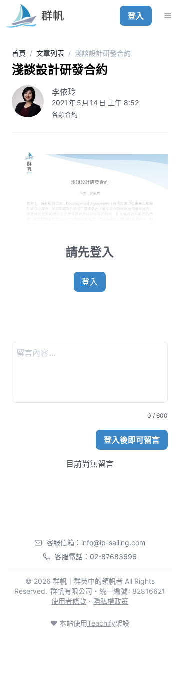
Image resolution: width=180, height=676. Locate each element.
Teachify (102, 623)
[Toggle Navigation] (168, 16)
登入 (136, 16)
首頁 (19, 53)
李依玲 (64, 92)
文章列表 (50, 53)
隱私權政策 (111, 601)
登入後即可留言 (132, 440)
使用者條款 (69, 601)
